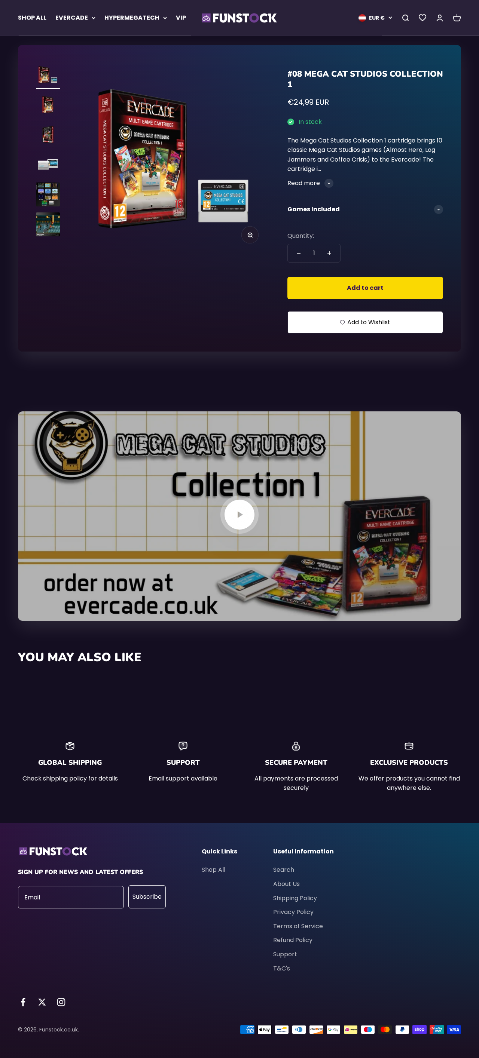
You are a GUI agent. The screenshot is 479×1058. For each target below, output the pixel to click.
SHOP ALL (32, 17)
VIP (181, 17)
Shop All (213, 869)
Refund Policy (292, 940)
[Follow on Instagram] (61, 1002)
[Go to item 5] (48, 196)
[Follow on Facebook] (23, 1002)
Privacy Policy (293, 912)
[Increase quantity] (329, 253)
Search (283, 869)
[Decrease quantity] (298, 253)
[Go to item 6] (48, 225)
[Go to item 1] (48, 76)
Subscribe (147, 896)
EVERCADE (71, 17)
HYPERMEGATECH (131, 17)
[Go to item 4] (48, 166)
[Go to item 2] (48, 106)
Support (285, 954)
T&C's (281, 968)
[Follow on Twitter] (42, 1002)
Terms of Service (298, 926)
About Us (286, 884)
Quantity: (300, 235)
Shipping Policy (295, 898)
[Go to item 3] (48, 136)
